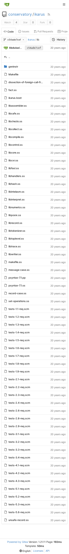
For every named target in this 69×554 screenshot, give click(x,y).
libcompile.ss (16, 136)
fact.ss (12, 90)
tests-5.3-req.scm (19, 504)
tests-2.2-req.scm (19, 387)
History (61, 39)
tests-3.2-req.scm (19, 441)
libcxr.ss (13, 160)
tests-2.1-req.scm (19, 379)
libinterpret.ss (16, 199)
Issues (25, 31)
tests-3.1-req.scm (19, 433)
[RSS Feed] (48, 14)
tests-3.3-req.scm (19, 449)
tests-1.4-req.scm (19, 332)
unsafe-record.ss (18, 519)
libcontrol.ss (15, 144)
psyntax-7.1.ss (16, 285)
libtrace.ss (14, 246)
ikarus (39, 14)
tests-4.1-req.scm (19, 465)
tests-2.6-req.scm (19, 410)
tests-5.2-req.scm (19, 496)
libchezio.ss (15, 121)
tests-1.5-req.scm (19, 340)
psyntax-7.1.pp (17, 277)
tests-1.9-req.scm (19, 371)
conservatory (20, 14)
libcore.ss (14, 152)
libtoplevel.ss (16, 238)
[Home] (7, 4)
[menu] (25, 550)
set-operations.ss (18, 301)
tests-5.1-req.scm (19, 488)
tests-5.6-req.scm (19, 512)
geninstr (13, 66)
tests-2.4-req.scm (19, 402)
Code (10, 31)
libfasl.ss (13, 168)
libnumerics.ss (16, 207)
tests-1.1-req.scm (18, 308)
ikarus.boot (15, 97)
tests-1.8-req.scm (19, 363)
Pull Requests (45, 31)
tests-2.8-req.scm (19, 418)
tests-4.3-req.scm (19, 480)
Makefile (13, 74)
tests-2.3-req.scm (19, 394)
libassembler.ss (17, 105)
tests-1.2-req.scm (19, 316)
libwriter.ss (14, 254)
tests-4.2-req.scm (19, 473)
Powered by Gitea (17, 541)
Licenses (38, 550)
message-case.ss (19, 269)
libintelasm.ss (16, 191)
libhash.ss (14, 183)
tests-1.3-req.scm (19, 324)
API (48, 550)
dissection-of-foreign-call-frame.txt (29, 82)
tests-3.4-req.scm (19, 457)
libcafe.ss (14, 113)
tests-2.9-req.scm (19, 426)
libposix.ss (14, 215)
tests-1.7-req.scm (18, 355)
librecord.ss (15, 222)
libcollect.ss (15, 129)
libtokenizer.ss (16, 230)
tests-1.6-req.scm (19, 347)
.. (9, 56)
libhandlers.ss (16, 176)
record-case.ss (17, 293)
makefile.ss (15, 261)
